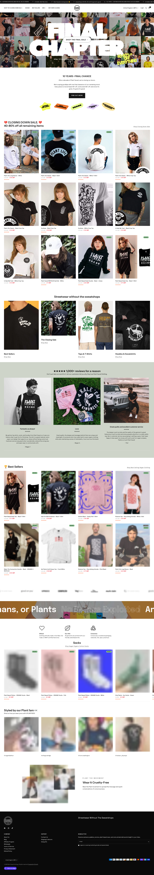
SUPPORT (44, 834)
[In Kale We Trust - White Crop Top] (21, 257)
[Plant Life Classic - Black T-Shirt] (58, 151)
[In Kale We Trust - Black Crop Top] (132, 204)
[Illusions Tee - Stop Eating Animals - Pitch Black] (95, 545)
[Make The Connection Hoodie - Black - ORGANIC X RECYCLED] (21, 545)
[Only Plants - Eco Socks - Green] (132, 671)
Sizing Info (44, 842)
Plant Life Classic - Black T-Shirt (50, 175)
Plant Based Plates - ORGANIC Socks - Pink (53, 695)
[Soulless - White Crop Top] (95, 204)
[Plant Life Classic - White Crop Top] (132, 151)
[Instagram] (9, 828)
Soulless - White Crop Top (86, 228)
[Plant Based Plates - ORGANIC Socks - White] (95, 671)
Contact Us (44, 837)
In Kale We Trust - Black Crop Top (125, 228)
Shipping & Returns (46, 839)
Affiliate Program (9, 842)
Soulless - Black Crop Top (48, 228)
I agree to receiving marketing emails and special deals (94, 845)
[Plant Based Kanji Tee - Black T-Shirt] (132, 257)
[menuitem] (14, 8)
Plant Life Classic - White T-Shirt (87, 175)
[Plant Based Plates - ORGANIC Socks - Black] (21, 671)
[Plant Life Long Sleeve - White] (21, 151)
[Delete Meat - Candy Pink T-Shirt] (95, 492)
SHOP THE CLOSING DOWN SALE (13, 8)
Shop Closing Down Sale (142, 126)
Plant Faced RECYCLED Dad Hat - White (52, 281)
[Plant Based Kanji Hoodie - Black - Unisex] (95, 257)
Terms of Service (9, 846)
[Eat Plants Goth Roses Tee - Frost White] (58, 545)
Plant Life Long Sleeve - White (13, 175)
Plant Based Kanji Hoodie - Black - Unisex (90, 281)
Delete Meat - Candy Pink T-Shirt (88, 516)
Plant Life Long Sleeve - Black (124, 569)
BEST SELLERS (36, 8)
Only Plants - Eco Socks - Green (124, 695)
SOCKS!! (27, 8)
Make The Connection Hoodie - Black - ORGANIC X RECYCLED (18, 570)
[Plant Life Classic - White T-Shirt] (95, 151)
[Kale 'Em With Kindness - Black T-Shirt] (58, 492)
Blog (5, 839)
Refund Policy (8, 851)
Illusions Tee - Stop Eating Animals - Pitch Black (92, 569)
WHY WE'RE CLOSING (54, 8)
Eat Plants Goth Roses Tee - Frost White (53, 569)
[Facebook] (6, 828)
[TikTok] (13, 828)
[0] (149, 8)
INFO (43, 8)
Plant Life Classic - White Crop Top (125, 175)
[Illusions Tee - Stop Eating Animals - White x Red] (132, 492)
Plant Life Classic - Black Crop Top (14, 228)
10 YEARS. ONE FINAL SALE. (95, 1)
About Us (6, 837)
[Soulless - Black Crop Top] (58, 204)
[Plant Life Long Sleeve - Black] (132, 545)
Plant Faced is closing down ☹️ (116, 1)
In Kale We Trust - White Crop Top (14, 281)
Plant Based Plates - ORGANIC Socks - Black (17, 695)
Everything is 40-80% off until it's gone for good (31, 1)
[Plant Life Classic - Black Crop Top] (21, 204)
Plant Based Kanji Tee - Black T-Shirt (126, 281)
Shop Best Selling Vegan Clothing (138, 467)
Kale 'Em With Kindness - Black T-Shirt (52, 516)
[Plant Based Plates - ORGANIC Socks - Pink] (58, 671)
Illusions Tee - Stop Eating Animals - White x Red (129, 516)
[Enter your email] (148, 842)
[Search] (146, 8)
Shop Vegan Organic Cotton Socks (77, 646)
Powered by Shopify (33, 864)
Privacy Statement (9, 849)
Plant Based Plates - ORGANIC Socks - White (91, 695)
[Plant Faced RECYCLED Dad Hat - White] (58, 257)
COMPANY (7, 834)
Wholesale (7, 844)
